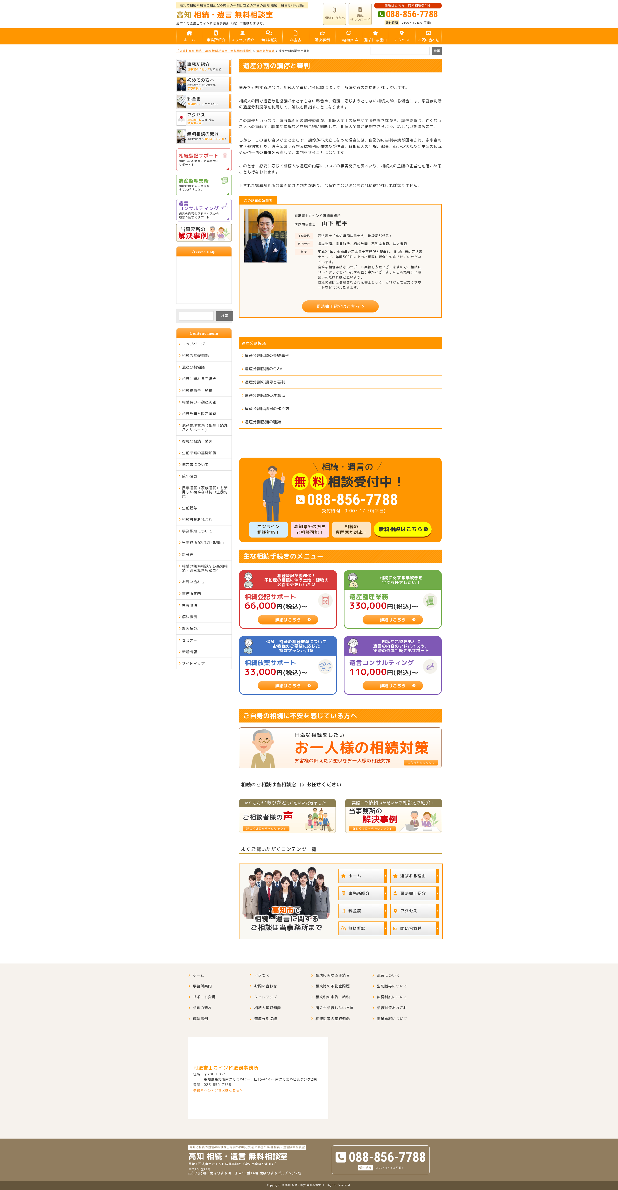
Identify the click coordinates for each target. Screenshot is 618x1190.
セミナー (189, 640)
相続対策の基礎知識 (333, 1019)
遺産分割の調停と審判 (265, 382)
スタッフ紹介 (242, 39)
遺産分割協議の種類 (263, 422)
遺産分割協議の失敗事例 (267, 355)
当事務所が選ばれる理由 (203, 542)
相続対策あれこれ (197, 519)
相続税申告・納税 (197, 390)
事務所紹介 (216, 39)
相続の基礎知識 (195, 355)
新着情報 (189, 651)
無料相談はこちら (400, 529)
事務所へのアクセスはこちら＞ (218, 1090)
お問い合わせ (428, 39)
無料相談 (269, 39)
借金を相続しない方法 (335, 1008)
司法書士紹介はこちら (337, 306)
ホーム (189, 39)
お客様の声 (348, 39)
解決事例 (322, 39)
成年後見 (189, 476)
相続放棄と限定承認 (199, 413)
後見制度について (392, 997)
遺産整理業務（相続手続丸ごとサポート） (205, 427)
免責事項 (189, 605)
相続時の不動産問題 (199, 402)
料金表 (295, 39)
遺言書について (195, 464)
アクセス (401, 39)
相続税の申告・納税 (333, 997)
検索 (224, 315)
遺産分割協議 (254, 343)
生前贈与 (189, 507)
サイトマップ (193, 663)
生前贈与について (392, 986)
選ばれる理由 (375, 39)
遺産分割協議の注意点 (265, 395)
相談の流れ (202, 1008)
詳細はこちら (288, 620)
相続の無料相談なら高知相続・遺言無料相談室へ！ (205, 568)
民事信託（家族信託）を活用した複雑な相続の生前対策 (205, 492)
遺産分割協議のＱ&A (263, 368)
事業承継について (197, 531)
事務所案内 (191, 593)
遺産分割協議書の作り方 (267, 408)
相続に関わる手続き (199, 378)
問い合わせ (411, 928)
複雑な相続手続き (197, 441)
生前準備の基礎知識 (199, 452)
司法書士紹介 (413, 893)
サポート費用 (204, 997)
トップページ (193, 344)
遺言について (388, 975)
